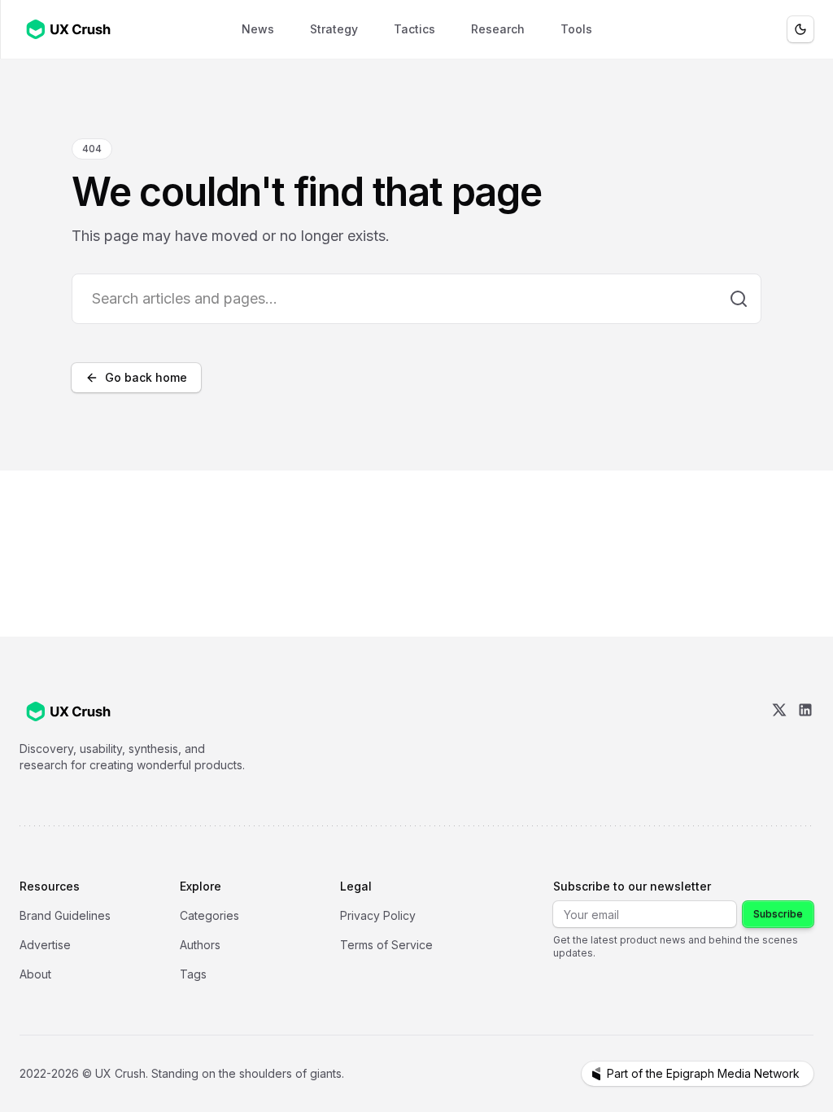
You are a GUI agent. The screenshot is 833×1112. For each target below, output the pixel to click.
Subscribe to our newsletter (632, 886)
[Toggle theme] (800, 29)
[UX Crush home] (72, 29)
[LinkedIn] (805, 737)
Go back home (146, 377)
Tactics (414, 29)
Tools (576, 29)
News (258, 29)
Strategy (334, 29)
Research (498, 29)
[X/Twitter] (779, 737)
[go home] (68, 711)
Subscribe (778, 914)
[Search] (738, 299)
